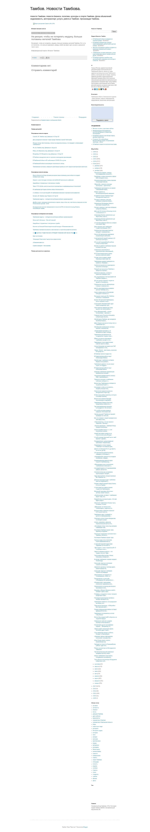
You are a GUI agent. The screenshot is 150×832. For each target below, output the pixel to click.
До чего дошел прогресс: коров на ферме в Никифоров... (104, 281)
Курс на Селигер (37, 236)
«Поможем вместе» (38, 242)
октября (97, 170)
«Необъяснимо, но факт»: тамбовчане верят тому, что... (105, 496)
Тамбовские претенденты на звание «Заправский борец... (104, 188)
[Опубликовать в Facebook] (47, 58)
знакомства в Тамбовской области (102, 722)
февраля (97, 681)
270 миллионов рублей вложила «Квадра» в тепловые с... (103, 453)
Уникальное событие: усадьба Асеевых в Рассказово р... (103, 621)
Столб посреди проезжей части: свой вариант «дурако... (105, 438)
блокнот (95, 709)
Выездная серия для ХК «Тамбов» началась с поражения (104, 296)
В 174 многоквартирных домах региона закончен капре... (103, 254)
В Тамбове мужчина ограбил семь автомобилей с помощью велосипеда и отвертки (104, 59)
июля (96, 669)
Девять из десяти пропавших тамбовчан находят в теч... (102, 339)
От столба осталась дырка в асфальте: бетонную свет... (103, 411)
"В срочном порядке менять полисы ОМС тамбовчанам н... (104, 376)
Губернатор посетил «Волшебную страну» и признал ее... (104, 285)
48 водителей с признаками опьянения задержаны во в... (103, 583)
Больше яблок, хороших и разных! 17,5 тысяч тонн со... (104, 511)
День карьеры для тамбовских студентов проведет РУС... (103, 227)
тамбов (95, 776)
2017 (94, 686)
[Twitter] (97, 89)
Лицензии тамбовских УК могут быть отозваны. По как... (105, 503)
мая (96, 673)
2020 (94, 159)
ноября (97, 168)
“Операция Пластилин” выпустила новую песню (47, 239)
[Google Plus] (106, 89)
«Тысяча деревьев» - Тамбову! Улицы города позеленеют (105, 426)
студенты (95, 774)
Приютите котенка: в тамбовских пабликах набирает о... (103, 380)
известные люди (97, 726)
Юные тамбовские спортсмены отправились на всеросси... (103, 656)
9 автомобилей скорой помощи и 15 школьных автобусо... (104, 239)
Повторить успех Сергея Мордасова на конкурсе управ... (105, 519)
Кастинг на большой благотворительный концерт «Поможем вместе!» (53, 226)
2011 (94, 693)
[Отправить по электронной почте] (41, 58)
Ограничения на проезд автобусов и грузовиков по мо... (105, 587)
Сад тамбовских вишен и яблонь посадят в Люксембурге (103, 633)
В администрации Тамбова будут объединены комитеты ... (103, 196)
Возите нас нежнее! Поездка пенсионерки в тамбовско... (103, 399)
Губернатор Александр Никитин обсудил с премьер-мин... (103, 231)
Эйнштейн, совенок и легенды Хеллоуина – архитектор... (103, 184)
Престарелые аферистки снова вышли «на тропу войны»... (103, 308)
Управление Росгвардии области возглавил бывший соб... (103, 204)
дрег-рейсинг (96, 716)
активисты (96, 707)
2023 (94, 154)
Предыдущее (83, 117)
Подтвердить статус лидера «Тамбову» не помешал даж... (103, 445)
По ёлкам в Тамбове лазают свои (103, 537)
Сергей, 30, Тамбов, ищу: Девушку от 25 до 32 (46, 136)
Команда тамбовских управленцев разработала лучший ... (104, 372)
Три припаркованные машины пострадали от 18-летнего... (103, 407)
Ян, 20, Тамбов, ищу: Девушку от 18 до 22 (45, 147)
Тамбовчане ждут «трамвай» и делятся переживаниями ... (103, 515)
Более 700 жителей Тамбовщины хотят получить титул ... (104, 300)
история (95, 732)
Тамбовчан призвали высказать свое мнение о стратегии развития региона (55, 229)
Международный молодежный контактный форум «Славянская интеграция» (102, 132)
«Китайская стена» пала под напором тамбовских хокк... (105, 526)
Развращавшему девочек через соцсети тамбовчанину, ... (103, 461)
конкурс (95, 737)
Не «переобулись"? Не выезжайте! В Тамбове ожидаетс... (105, 277)
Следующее (35, 117)
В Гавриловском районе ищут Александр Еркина (102, 368)
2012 (94, 691)
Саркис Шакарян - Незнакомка (42, 245)
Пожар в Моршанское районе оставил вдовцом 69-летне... (105, 610)
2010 (94, 695)
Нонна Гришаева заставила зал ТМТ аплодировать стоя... (105, 347)
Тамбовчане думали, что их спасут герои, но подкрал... (104, 364)
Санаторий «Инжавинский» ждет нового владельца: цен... (104, 304)
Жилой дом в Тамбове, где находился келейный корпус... (105, 319)
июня (96, 671)
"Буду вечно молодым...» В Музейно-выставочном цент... (105, 606)
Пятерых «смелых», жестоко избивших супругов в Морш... (103, 200)
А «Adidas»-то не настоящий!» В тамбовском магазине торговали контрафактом (56, 193)
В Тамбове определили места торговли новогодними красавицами (52, 157)
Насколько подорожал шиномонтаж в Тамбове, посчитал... (105, 534)
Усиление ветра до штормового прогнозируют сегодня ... (103, 472)
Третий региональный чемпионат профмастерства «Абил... (104, 652)
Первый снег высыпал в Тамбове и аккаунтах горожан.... (104, 269)
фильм (95, 778)
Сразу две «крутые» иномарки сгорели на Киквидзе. (103, 571)
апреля (97, 676)
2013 (94, 688)
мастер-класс (97, 741)
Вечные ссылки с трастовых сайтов (103, 128)
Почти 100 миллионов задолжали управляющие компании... (104, 235)
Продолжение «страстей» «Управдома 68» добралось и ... (104, 579)
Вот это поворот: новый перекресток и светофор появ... (105, 418)
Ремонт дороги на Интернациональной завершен (104, 192)
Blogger (85, 827)
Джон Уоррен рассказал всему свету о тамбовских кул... (105, 323)
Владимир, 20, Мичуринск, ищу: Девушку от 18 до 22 (48, 154)
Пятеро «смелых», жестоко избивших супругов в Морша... (105, 208)
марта (96, 678)
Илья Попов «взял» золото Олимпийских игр (102, 641)
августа (97, 666)
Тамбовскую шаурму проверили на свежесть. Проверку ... (104, 262)
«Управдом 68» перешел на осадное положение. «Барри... (105, 457)
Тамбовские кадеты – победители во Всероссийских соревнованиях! (53, 199)
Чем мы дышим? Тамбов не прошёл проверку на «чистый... (104, 414)
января (97, 683)
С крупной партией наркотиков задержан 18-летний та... (103, 544)
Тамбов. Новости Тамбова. (55, 8)
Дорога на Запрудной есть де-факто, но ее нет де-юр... (105, 449)
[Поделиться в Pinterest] (49, 58)
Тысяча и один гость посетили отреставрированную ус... (103, 540)
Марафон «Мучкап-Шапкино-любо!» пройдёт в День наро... (104, 590)
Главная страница (59, 117)
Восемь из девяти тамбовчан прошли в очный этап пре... (105, 246)
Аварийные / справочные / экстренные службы (46, 183)
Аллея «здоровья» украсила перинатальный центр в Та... (103, 522)
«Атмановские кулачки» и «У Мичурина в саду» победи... (103, 331)
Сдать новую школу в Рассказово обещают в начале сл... (104, 293)
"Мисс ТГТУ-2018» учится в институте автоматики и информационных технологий (57, 186)
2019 (94, 161)
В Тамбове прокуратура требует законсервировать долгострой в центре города (104, 44)
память (95, 757)
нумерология (96, 755)
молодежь (96, 747)
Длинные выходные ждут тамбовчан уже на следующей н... (104, 480)
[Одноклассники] (99, 89)
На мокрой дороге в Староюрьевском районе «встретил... (105, 468)
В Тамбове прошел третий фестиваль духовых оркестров (104, 136)
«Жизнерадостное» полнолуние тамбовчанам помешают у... (103, 465)
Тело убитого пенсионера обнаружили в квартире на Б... (105, 660)
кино (94, 735)
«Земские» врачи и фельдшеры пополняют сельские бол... (103, 637)
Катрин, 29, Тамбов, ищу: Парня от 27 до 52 (45, 196)
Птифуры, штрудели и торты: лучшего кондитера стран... (105, 594)
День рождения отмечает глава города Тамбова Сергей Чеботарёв (52, 140)
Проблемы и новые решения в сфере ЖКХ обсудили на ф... (105, 177)
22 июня (95, 705)
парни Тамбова (97, 760)
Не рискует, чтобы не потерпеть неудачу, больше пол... (103, 387)
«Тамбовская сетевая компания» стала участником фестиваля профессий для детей (104, 54)
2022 (94, 156)
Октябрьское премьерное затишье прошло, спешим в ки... (104, 327)
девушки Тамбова (98, 714)
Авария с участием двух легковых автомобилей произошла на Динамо (53, 180)
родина (95, 766)
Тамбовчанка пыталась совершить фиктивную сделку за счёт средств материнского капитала (60, 166)
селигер (95, 768)
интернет (95, 728)
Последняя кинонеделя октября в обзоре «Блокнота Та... (104, 598)
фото (94, 780)
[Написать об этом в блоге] (43, 58)
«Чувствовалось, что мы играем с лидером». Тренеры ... (104, 422)
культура (95, 739)
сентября (97, 664)
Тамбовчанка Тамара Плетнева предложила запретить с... (103, 403)
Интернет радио (97, 730)
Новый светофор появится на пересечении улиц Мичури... (103, 434)
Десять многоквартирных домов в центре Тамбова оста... (104, 289)
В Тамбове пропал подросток (102, 354)
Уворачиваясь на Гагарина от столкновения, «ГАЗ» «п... (102, 575)
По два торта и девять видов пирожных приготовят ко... (102, 258)
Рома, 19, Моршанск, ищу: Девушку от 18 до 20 (46, 151)
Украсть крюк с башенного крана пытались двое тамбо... (103, 629)
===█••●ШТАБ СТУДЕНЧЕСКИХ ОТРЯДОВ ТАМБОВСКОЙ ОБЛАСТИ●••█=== (55, 233)
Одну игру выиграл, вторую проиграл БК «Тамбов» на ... (105, 476)
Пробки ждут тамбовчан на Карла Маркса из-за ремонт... (104, 360)
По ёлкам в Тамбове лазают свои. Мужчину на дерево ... (104, 530)
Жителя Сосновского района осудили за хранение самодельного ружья (104, 48)
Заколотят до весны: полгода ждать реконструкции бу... (104, 567)
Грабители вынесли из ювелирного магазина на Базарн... (104, 265)
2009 (94, 698)
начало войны (97, 751)
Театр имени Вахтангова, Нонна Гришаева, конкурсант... (103, 556)
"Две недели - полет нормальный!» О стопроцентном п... (105, 548)
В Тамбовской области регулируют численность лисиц (48, 163)
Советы (95, 770)
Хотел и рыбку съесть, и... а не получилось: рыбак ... (103, 430)
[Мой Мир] (101, 89)
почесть (95, 764)
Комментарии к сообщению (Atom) (51, 120)
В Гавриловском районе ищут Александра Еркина (102, 357)
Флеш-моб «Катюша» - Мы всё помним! (44, 220)
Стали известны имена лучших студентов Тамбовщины (103, 488)
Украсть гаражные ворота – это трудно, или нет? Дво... (103, 552)
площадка (96, 762)
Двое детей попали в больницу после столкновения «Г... (105, 211)
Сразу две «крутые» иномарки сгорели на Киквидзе (103, 563)
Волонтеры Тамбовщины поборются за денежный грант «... (105, 384)
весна (94, 712)
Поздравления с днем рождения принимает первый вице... (103, 442)
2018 (94, 163)
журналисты (96, 718)
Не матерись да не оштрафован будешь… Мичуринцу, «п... (103, 625)
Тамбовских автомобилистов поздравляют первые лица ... (103, 335)
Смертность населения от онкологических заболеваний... (104, 250)
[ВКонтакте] (95, 89)
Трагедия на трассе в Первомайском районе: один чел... (105, 645)
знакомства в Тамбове (99, 720)
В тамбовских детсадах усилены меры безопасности (48, 189)
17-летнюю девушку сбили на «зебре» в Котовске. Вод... (105, 223)
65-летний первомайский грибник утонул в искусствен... (104, 242)
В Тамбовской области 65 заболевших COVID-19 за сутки (49, 160)
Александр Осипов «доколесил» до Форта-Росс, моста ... (104, 215)
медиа (95, 743)
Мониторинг (96, 749)
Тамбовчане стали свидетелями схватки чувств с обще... (103, 343)
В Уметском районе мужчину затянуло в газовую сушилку (105, 395)
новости (95, 753)
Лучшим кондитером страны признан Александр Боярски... (105, 181)
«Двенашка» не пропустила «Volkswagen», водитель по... (103, 507)
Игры (94, 724)
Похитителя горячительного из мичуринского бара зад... (103, 391)
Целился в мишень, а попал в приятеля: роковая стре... (102, 273)
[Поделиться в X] (45, 58)
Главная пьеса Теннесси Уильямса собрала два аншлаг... (104, 316)
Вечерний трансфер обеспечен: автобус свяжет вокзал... (103, 492)
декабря (97, 165)
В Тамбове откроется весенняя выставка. (105, 144)
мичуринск (96, 745)
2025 (94, 151)
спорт (94, 772)
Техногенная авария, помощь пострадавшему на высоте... (103, 173)
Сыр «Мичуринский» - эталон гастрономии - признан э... (102, 312)
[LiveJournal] (103, 89)
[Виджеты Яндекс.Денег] (102, 112)
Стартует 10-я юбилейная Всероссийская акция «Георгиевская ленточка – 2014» (103, 141)
